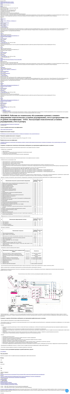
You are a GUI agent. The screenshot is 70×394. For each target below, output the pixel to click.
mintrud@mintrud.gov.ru (4, 22)
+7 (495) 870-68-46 (3, 26)
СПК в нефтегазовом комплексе (6, 129)
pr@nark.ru (2, 40)
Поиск (1, 3)
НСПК (4, 2)
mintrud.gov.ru (3, 18)
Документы (8, 2)
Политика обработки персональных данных (8, 383)
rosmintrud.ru (2, 67)
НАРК (1, 2)
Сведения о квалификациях (35, 376)
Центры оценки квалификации (24, 376)
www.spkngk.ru (3, 351)
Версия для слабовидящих (5, 1)
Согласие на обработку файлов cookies (7, 389)
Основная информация (4, 124)
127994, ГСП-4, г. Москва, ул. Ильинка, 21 (8, 20)
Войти (1, 58)
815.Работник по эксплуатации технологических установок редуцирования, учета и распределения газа (19, 133)
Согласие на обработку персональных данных (9, 384)
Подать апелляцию (20, 374)
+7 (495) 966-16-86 (3, 42)
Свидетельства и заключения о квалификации (17, 377)
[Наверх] (0, 366)
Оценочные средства (6, 110)
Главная (4, 109)
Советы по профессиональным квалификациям (9, 376)
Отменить (6, 372)
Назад (1, 60)
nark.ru (1, 47)
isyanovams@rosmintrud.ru (5, 73)
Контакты (12, 2)
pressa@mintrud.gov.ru (4, 24)
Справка (12, 1)
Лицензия (5, 381)
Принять (2, 372)
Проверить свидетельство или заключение (8, 374)
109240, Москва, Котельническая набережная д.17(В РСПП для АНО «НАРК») (9, 36)
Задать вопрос (4, 380)
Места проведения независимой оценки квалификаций (34, 374)
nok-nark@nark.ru (3, 38)
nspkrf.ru (2, 33)
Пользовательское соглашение (6, 382)
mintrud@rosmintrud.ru (4, 71)
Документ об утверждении (14, 124)
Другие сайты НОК (18, 59)
